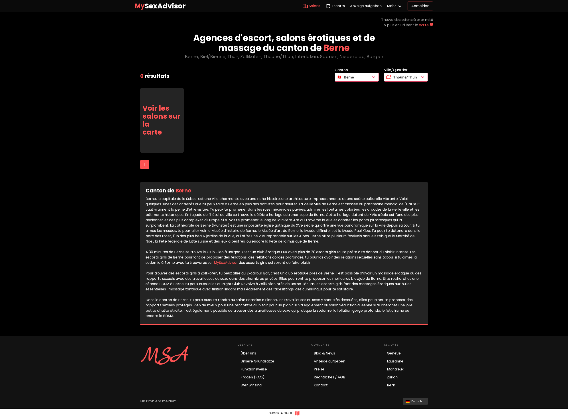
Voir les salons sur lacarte (161, 120)
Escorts (338, 5)
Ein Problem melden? (158, 401)
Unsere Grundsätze (257, 361)
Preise (319, 369)
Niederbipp (352, 56)
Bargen (375, 56)
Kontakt (321, 385)
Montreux (395, 369)
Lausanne (395, 361)
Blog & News (324, 353)
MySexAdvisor (226, 262)
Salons (314, 5)
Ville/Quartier (396, 69)
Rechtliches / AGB (329, 377)
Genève (394, 353)
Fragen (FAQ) (252, 377)
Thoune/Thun (278, 56)
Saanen (328, 56)
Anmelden (420, 5)
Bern (391, 385)
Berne (191, 56)
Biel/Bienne (212, 56)
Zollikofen (250, 56)
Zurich (392, 377)
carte (424, 24)
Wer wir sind (251, 385)
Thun (232, 56)
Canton (341, 69)
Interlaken (306, 56)
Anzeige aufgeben (366, 5)
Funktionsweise (254, 369)
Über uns (248, 353)
